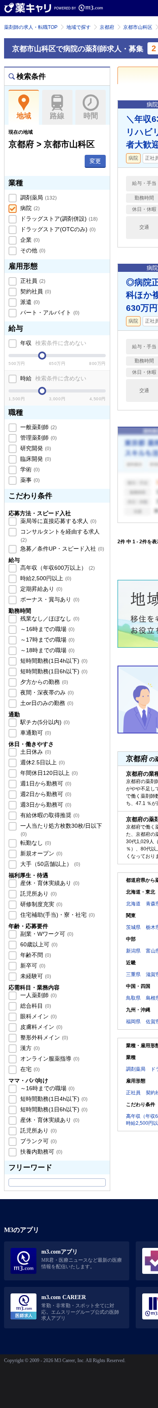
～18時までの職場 (47, 650)
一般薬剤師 (38, 427)
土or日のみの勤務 (46, 703)
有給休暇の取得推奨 (49, 815)
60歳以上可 (38, 944)
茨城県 (133, 927)
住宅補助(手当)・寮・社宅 (57, 914)
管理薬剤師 (38, 437)
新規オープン (40, 853)
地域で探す (78, 27)
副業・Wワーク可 (46, 934)
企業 (29, 239)
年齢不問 (35, 955)
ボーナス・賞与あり (49, 599)
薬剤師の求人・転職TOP (31, 27)
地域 (24, 116)
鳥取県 (133, 998)
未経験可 (35, 976)
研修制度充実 (40, 904)
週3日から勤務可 (45, 804)
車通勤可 (35, 732)
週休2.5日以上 (42, 762)
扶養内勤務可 (40, 1151)
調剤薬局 (38, 197)
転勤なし (35, 843)
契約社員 (35, 291)
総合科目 (35, 1005)
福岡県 (133, 1021)
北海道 (133, 904)
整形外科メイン (43, 1037)
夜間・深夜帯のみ (46, 692)
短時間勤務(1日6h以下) (53, 671)
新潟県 (133, 951)
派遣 (29, 302)
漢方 (29, 1048)
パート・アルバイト (49, 312)
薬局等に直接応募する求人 (57, 521)
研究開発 (35, 448)
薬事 (29, 480)
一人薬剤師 (38, 995)
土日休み (35, 751)
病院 (29, 208)
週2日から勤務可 (45, 794)
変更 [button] (95, 161)
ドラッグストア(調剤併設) (58, 218)
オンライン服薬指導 (49, 1058)
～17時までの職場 (47, 639)
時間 (90, 116)
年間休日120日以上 (48, 773)
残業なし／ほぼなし (49, 618)
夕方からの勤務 (43, 682)
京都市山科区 (137, 27)
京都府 (107, 27)
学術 (29, 469)
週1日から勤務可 (45, 783)
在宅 (29, 1069)
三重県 (133, 974)
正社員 (32, 281)
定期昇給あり (40, 589)
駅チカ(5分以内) (44, 722)
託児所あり (38, 893)
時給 (52, 378)
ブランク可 (38, 1141)
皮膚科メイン (40, 1027)
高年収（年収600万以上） (57, 567)
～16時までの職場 (47, 629)
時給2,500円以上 (45, 578)
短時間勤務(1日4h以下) (53, 660)
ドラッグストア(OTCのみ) (57, 229)
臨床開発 (35, 459)
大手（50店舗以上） (49, 864)
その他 (32, 250)
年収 (52, 343)
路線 (57, 116)
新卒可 (32, 965)
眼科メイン (38, 1016)
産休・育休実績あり (49, 883)
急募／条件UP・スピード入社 (61, 548)
